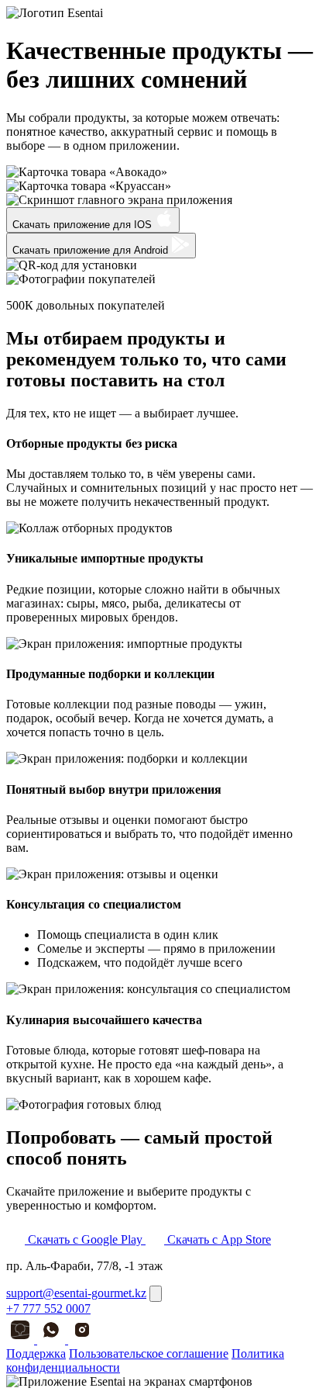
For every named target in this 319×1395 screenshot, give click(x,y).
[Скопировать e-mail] (155, 1294)
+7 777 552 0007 (48, 1308)
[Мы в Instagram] (82, 1339)
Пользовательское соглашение (148, 1353)
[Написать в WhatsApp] (52, 1339)
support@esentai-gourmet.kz (76, 1293)
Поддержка (36, 1353)
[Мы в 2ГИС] (21, 1339)
